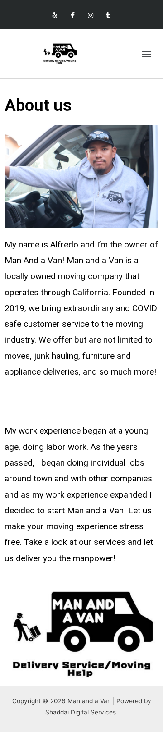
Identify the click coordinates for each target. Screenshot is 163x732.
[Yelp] (55, 15)
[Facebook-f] (73, 15)
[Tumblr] (108, 15)
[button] (146, 53)
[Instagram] (90, 15)
